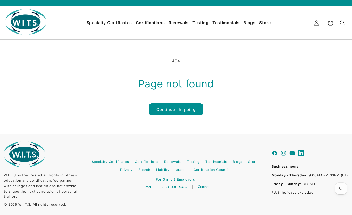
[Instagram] (283, 154)
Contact (203, 187)
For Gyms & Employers (175, 179)
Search (144, 170)
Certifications (150, 22)
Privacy (126, 170)
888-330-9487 (175, 187)
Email (147, 187)
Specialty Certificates (109, 22)
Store (265, 22)
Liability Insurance (172, 170)
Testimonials (225, 22)
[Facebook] (275, 154)
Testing (200, 22)
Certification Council (211, 170)
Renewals (179, 22)
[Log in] (316, 23)
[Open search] (342, 23)
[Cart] (330, 23)
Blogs (249, 22)
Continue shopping (176, 109)
